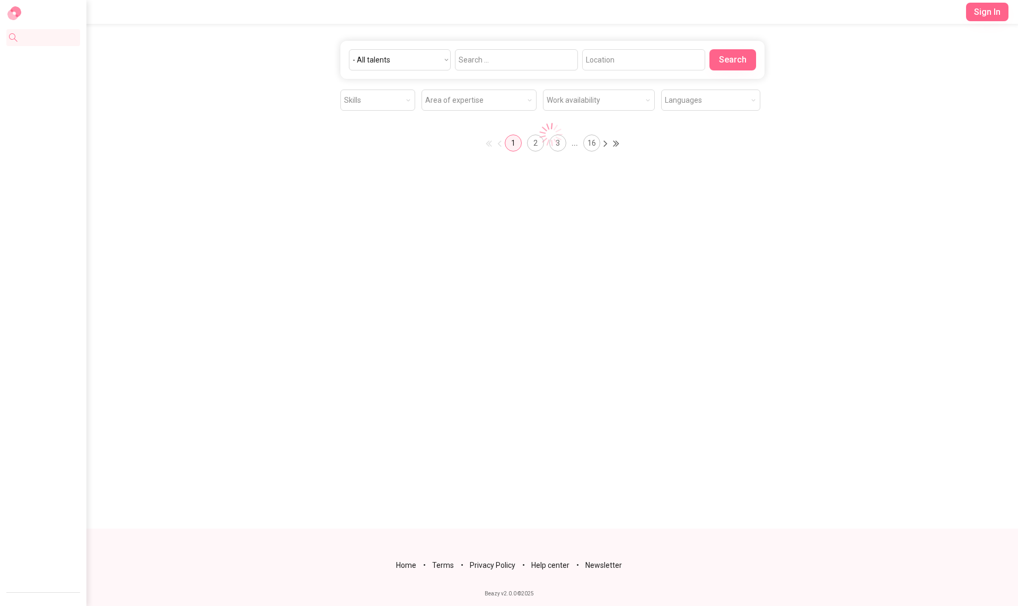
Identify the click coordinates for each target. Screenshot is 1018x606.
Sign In (987, 12)
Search (733, 60)
